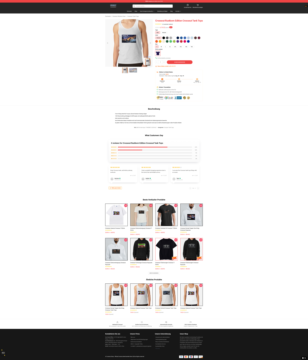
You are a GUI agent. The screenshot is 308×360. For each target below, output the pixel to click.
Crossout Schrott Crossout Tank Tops (165, 308)
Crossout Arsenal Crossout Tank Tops (141, 308)
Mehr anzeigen (154, 273)
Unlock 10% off (3, 353)
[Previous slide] (107, 43)
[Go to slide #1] (125, 70)
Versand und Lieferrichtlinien (162, 337)
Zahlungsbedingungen (161, 339)
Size (156, 44)
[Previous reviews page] (190, 188)
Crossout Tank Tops (133, 16)
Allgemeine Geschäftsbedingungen (139, 339)
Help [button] (305, 358)
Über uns (133, 337)
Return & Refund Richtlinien (162, 341)
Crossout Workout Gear (119, 16)
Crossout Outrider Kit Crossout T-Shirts (166, 228)
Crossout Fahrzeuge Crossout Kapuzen (141, 262)
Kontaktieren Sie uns (160, 344)
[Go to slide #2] (133, 70)
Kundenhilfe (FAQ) (160, 346)
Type (156, 30)
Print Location (159, 49)
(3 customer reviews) (167, 24)
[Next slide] (150, 43)
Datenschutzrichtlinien (136, 341)
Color (156, 35)
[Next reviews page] (198, 188)
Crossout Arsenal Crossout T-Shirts (115, 228)
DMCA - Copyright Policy (137, 344)
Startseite (108, 16)
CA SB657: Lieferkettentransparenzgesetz (141, 346)
